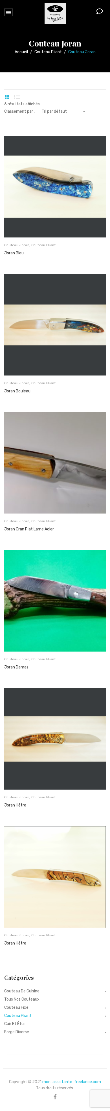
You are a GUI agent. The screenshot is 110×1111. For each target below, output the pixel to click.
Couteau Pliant (48, 52)
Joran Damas (16, 667)
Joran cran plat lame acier (29, 529)
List (17, 97)
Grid (7, 97)
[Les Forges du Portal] (55, 13)
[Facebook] (55, 1097)
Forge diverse (16, 1032)
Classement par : (19, 111)
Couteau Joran (16, 245)
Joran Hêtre (15, 805)
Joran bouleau (17, 391)
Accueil (21, 52)
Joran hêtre (15, 943)
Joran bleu (14, 253)
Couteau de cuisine (21, 991)
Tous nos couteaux (21, 999)
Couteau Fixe (16, 1007)
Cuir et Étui (14, 1023)
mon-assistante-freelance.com (71, 1081)
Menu (8, 12)
